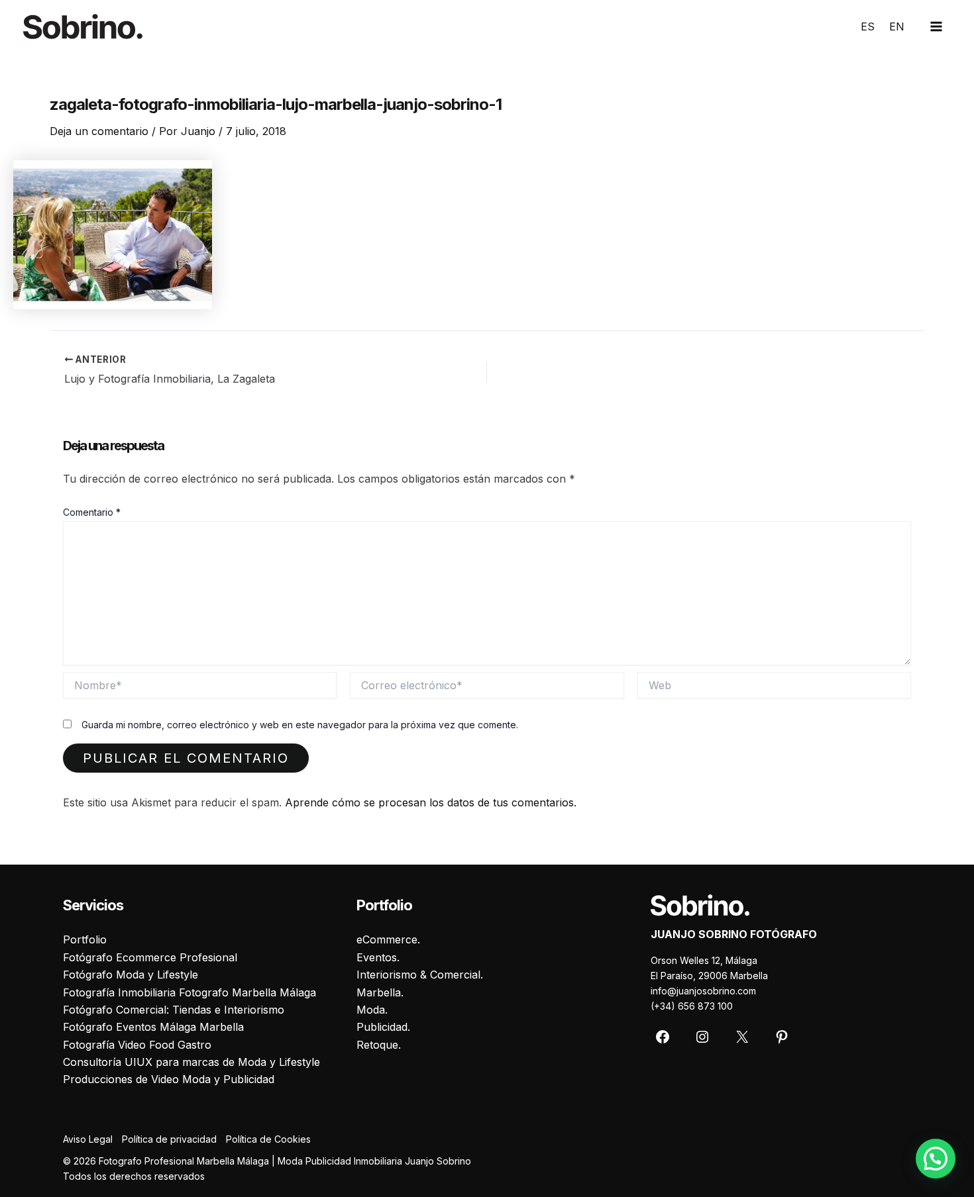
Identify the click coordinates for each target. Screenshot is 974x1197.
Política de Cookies (268, 1139)
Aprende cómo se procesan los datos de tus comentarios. (430, 802)
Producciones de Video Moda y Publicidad (168, 1079)
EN (896, 26)
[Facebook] (663, 1037)
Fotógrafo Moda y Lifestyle (130, 974)
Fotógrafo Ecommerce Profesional (150, 957)
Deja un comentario (99, 131)
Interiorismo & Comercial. (419, 974)
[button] (935, 1158)
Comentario (92, 512)
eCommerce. (388, 939)
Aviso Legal (88, 1139)
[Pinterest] (782, 1037)
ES (868, 26)
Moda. (372, 1009)
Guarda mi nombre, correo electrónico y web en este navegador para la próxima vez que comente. (299, 724)
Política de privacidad (169, 1139)
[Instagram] (702, 1037)
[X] (742, 1037)
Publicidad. (383, 1026)
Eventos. (378, 957)
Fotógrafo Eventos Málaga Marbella (153, 1026)
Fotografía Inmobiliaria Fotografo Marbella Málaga (189, 992)
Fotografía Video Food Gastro (137, 1044)
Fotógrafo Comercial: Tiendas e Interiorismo (173, 1009)
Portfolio (85, 939)
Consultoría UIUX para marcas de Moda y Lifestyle (191, 1062)
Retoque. (378, 1044)
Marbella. (380, 992)
